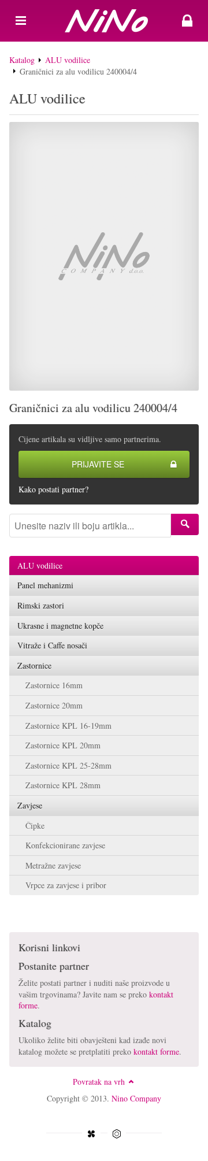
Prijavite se (98, 464)
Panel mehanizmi (45, 585)
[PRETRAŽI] (185, 524)
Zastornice (34, 665)
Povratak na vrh (99, 1081)
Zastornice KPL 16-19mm (68, 725)
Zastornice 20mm (54, 705)
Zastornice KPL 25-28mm (68, 765)
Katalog (22, 59)
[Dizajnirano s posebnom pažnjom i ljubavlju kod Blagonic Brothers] (91, 1134)
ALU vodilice (67, 59)
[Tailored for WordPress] (116, 1134)
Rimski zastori (40, 605)
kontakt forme (156, 1051)
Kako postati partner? (53, 489)
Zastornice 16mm (54, 685)
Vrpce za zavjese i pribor (65, 885)
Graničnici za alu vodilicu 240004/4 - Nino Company (104, 20)
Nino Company (136, 1098)
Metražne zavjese (53, 865)
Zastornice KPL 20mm (63, 745)
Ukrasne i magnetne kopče (60, 625)
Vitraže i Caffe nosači (52, 645)
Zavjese (29, 805)
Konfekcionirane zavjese (65, 845)
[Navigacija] (21, 21)
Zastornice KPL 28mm (63, 785)
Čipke (34, 825)
